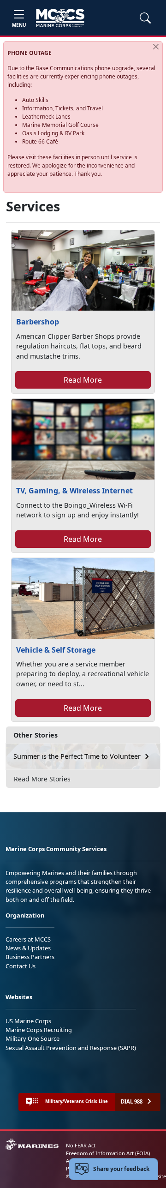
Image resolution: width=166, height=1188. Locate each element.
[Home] (60, 18)
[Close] (155, 47)
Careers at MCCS (28, 939)
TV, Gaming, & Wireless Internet (74, 491)
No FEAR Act (80, 1145)
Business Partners (30, 957)
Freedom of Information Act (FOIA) (108, 1153)
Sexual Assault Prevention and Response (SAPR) (71, 1048)
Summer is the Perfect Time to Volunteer (77, 756)
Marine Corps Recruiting (39, 1030)
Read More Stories (42, 778)
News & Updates (28, 948)
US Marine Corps (28, 1021)
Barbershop (37, 322)
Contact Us (21, 966)
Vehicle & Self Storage (55, 650)
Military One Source (32, 1038)
